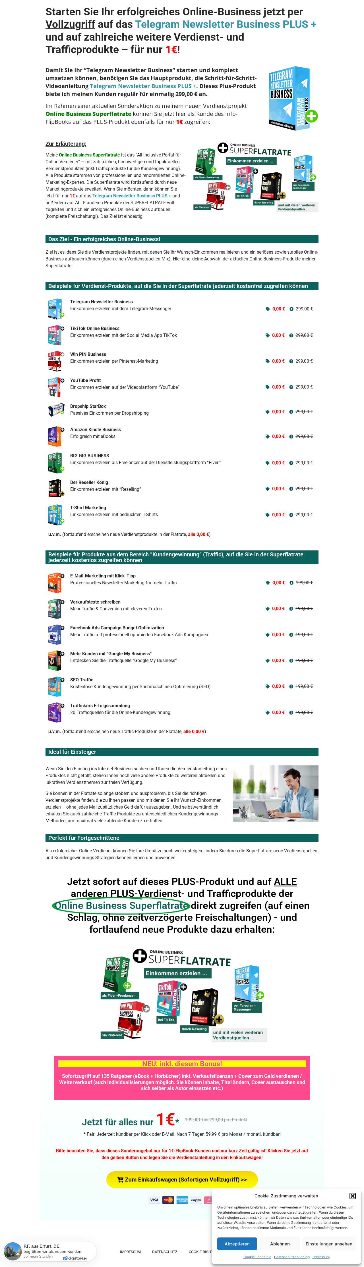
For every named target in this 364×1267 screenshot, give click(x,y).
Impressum (321, 1257)
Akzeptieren (237, 1244)
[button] (352, 1196)
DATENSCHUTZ (164, 1252)
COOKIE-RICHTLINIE (205, 1252)
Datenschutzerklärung (292, 1257)
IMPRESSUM (130, 1252)
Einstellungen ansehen (329, 1244)
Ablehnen (280, 1244)
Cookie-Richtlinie (257, 1257)
